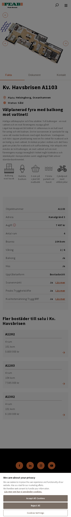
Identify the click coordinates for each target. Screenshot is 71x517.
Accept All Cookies (35, 498)
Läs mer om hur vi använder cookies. (23, 491)
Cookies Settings (35, 513)
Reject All (35, 505)
